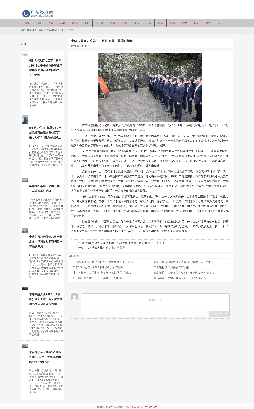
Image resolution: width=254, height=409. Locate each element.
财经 (29, 30)
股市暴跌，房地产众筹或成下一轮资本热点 (180, 278)
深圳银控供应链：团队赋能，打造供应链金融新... (184, 272)
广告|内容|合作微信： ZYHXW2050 (141, 407)
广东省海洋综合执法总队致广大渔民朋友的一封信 (103, 261)
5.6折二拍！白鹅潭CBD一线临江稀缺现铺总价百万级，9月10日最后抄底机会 (45, 132)
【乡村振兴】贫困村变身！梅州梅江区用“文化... (102, 272)
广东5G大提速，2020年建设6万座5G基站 (98, 267)
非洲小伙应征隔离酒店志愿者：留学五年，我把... (184, 261)
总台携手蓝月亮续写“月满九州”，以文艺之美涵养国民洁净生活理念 (45, 357)
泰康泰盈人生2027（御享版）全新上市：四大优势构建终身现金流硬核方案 (45, 299)
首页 (23, 30)
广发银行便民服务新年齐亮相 (172, 267)
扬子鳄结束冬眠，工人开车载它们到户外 (97, 278)
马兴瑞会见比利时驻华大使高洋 (105, 247)
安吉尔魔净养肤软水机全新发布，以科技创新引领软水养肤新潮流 (45, 241)
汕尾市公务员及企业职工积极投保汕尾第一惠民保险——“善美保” (125, 242)
